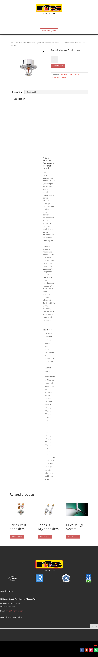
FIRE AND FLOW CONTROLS (25, 43)
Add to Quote (57, 65)
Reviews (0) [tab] (31, 92)
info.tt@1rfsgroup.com (14, 611)
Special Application (67, 43)
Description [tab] (17, 92)
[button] (43, 52)
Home (12, 43)
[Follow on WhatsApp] (96, 650)
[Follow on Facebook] (82, 650)
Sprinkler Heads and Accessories (48, 43)
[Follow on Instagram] (91, 650)
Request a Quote (49, 30)
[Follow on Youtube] (86, 650)
